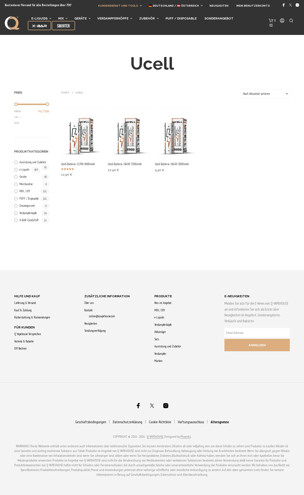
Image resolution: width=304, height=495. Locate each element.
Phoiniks (185, 437)
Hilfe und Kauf (27, 296)
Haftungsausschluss (191, 422)
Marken (158, 361)
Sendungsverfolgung (95, 331)
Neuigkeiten (218, 5)
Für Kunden (24, 327)
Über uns (89, 303)
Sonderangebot (218, 18)
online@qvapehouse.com (102, 316)
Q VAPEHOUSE (155, 437)
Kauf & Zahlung (23, 310)
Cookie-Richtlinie (160, 422)
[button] (272, 20)
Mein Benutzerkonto (253, 5)
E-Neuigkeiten (236, 296)
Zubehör (147, 18)
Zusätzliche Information (107, 296)
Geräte (80, 18)
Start (65, 92)
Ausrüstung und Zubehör (32, 162)
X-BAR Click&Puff (28, 220)
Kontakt (88, 310)
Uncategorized (27, 206)
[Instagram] (297, 5)
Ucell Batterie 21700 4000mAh (78, 164)
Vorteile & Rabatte (24, 341)
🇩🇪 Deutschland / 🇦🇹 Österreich (174, 5)
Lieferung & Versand (25, 303)
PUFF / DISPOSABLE (181, 18)
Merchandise (26, 184)
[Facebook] (283, 5)
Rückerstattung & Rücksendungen (32, 317)
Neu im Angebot (162, 303)
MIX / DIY (24, 191)
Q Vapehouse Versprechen (27, 334)
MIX (61, 18)
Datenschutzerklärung (127, 422)
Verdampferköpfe (112, 18)
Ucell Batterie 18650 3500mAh (125, 164)
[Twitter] (290, 5)
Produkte (163, 296)
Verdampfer (160, 354)
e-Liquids (39, 18)
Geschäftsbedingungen (90, 422)
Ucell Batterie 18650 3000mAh (172, 164)
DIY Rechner (20, 348)
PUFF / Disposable (29, 199)
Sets (156, 339)
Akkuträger (160, 332)
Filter (43, 111)
